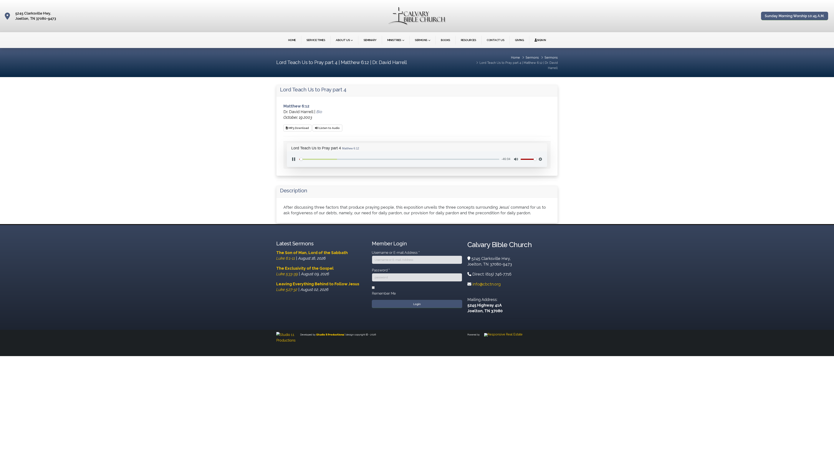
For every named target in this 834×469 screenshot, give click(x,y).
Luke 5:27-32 (286, 289)
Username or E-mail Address (396, 253)
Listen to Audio (329, 128)
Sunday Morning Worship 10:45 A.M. (794, 16)
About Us (343, 40)
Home (292, 40)
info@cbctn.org (486, 284)
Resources (468, 40)
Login (417, 304)
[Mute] (516, 159)
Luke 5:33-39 (287, 274)
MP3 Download (298, 128)
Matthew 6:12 (533, 62)
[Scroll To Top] (826, 464)
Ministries (394, 40)
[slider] (399, 159)
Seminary (370, 40)
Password (381, 270)
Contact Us (495, 40)
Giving (519, 40)
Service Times (315, 40)
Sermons (421, 40)
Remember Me (384, 293)
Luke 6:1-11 (285, 258)
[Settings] (540, 159)
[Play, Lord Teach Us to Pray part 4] (293, 159)
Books (445, 40)
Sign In (541, 40)
